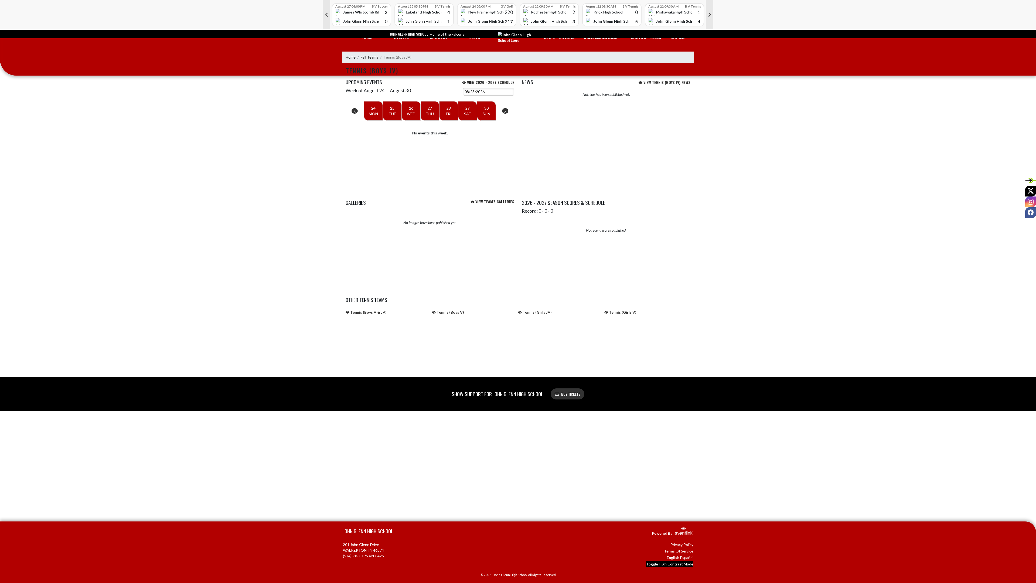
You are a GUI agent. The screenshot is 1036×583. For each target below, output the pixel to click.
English (673, 557)
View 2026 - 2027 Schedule (490, 82)
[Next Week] (505, 111)
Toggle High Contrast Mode (669, 564)
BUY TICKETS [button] (570, 394)
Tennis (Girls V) (622, 312)
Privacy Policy (681, 544)
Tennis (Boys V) (450, 312)
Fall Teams (369, 57)
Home (351, 57)
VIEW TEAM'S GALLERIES (494, 201)
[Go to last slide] (326, 15)
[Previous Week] (355, 111)
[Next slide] (709, 15)
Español (686, 557)
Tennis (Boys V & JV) (368, 312)
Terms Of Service (678, 551)
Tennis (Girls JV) (537, 312)
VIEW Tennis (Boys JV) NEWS (666, 82)
